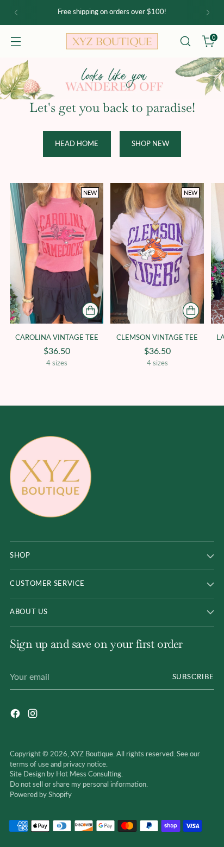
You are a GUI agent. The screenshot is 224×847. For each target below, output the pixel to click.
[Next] (208, 12)
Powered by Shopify (41, 795)
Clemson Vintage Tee (157, 337)
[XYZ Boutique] (112, 41)
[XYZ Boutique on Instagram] (33, 715)
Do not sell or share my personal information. (79, 784)
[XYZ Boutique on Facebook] (16, 715)
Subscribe (193, 677)
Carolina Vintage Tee (56, 337)
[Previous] (16, 12)
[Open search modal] (185, 41)
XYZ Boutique (92, 754)
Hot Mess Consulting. (89, 774)
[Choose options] (90, 311)
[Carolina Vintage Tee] (56, 253)
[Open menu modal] (15, 41)
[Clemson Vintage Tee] (157, 253)
